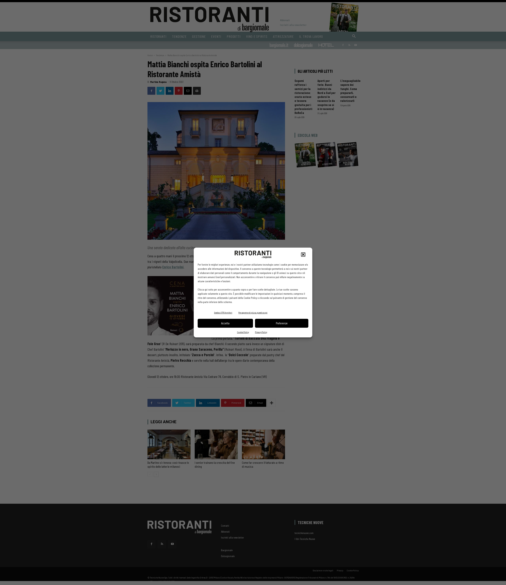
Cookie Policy (243, 332)
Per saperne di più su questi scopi (252, 312)
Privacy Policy (261, 332)
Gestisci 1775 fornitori (223, 312)
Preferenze (282, 323)
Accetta (225, 323)
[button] (303, 255)
